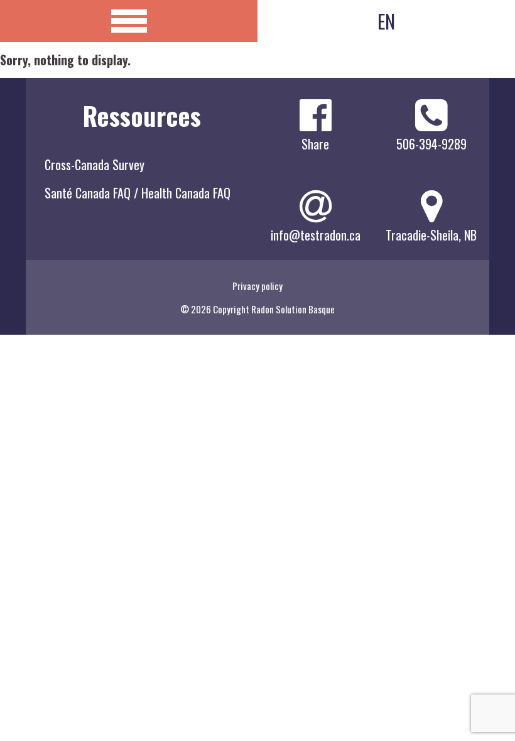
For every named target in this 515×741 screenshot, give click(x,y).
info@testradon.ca (315, 234)
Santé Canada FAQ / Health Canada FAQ (137, 192)
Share (315, 143)
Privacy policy (257, 286)
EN (386, 21)
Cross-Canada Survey (94, 164)
